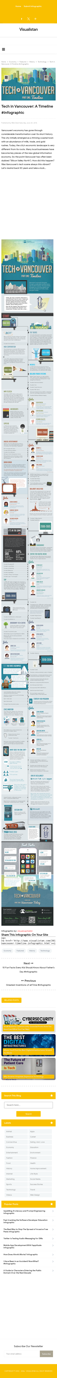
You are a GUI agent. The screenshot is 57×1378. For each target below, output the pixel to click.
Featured (20, 951)
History (32, 951)
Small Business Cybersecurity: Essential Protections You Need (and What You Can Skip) (27, 1028)
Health (32, 1163)
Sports (9, 1184)
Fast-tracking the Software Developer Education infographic (25, 1221)
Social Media (35, 1179)
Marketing (10, 1179)
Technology (45, 951)
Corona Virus (11, 1142)
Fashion (9, 1158)
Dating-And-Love (37, 1142)
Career (33, 1137)
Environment (35, 1152)
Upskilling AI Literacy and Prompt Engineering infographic (24, 1212)
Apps (32, 1131)
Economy (7, 951)
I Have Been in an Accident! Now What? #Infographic (21, 1262)
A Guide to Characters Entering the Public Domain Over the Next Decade (22, 1271)
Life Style (34, 1174)
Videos (9, 1195)
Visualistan (31, 1371)
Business (9, 1137)
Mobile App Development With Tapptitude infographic (22, 1246)
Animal (9, 1131)
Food (8, 1163)
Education (34, 1147)
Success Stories (36, 1184)
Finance (33, 1158)
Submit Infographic (33, 6)
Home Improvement (38, 1168)
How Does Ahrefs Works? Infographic (20, 1254)
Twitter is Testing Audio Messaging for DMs (23, 1238)
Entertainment (12, 1152)
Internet (9, 1174)
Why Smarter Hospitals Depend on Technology (24, 1076)
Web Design (35, 1195)
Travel (32, 1189)
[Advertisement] (28, 203)
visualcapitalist (25, 931)
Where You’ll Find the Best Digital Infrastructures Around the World (28, 1051)
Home (18, 6)
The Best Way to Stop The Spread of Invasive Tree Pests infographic (25, 1230)
